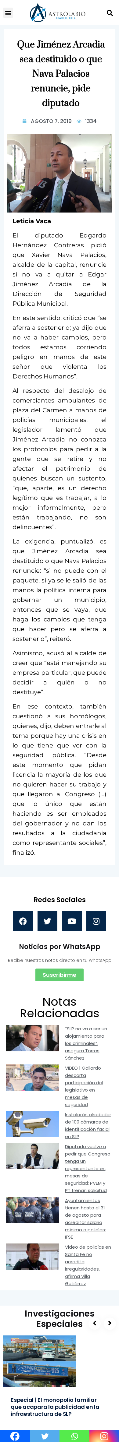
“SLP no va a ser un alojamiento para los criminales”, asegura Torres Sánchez (86, 1043)
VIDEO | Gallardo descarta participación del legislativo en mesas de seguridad (84, 1086)
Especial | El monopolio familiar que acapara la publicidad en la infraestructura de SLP (55, 1407)
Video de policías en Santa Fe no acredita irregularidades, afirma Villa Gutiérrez (88, 1265)
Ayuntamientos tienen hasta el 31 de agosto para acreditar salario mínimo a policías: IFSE (85, 1218)
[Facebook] (23, 921)
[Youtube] (72, 921)
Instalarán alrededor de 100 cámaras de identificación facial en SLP (88, 1125)
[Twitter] (47, 921)
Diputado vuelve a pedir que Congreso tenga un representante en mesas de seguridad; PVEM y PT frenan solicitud (87, 1168)
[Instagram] (96, 921)
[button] (8, 13)
